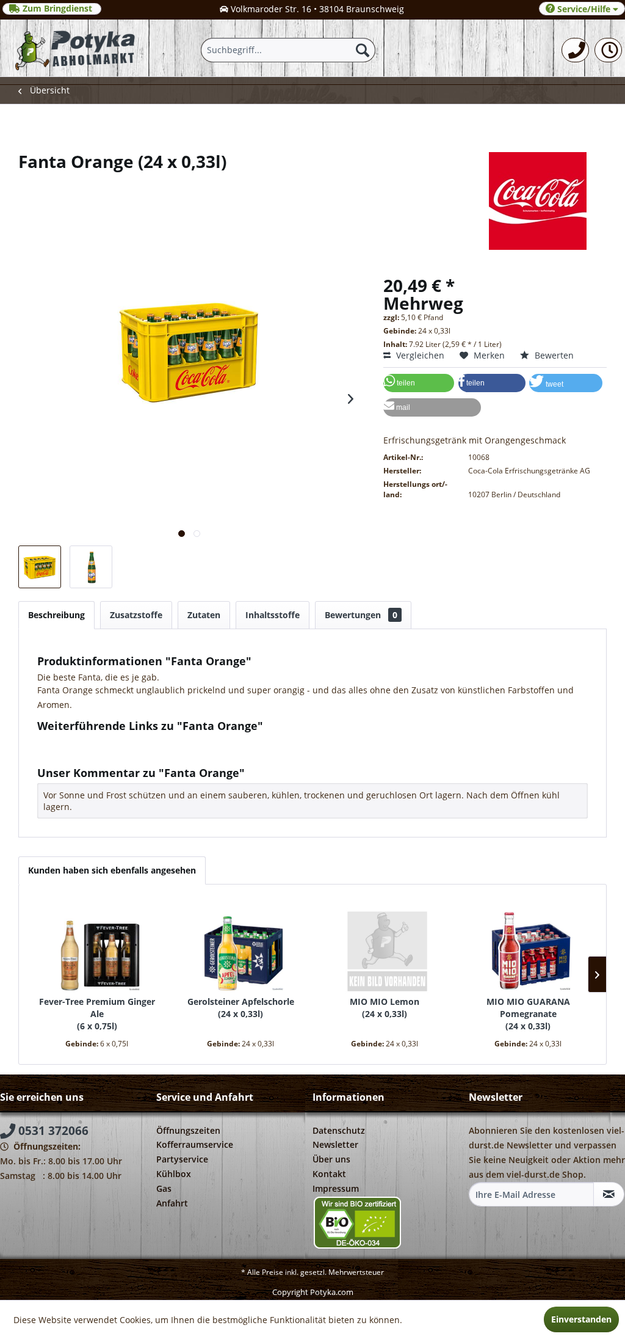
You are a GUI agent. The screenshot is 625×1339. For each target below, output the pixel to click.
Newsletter (335, 1144)
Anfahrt (172, 1203)
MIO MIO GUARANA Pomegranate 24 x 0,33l (528, 1014)
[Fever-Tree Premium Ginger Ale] (97, 947)
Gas (164, 1188)
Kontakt (329, 1174)
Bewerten (553, 355)
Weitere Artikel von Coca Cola (107, 753)
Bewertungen (361, 615)
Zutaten (203, 615)
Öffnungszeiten (188, 1130)
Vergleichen (419, 355)
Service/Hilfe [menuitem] (584, 9)
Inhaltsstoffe (272, 615)
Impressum (335, 1188)
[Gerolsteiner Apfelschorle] (241, 947)
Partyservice (182, 1159)
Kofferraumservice (194, 1144)
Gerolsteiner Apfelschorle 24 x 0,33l (240, 1008)
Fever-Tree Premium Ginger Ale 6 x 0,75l (97, 1014)
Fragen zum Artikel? (87, 742)
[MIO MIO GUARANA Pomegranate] (528, 947)
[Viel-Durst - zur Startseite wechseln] (75, 48)
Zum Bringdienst (57, 8)
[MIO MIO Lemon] (384, 947)
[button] (418, 383)
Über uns (331, 1159)
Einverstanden (581, 1319)
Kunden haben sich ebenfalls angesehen (112, 870)
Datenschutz (338, 1130)
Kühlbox (173, 1174)
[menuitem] (575, 50)
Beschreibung (56, 615)
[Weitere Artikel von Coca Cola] (312, 201)
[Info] (608, 50)
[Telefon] (575, 50)
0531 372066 (52, 1131)
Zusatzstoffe (136, 615)
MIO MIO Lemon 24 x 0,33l (384, 1008)
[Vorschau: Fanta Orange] (39, 566)
